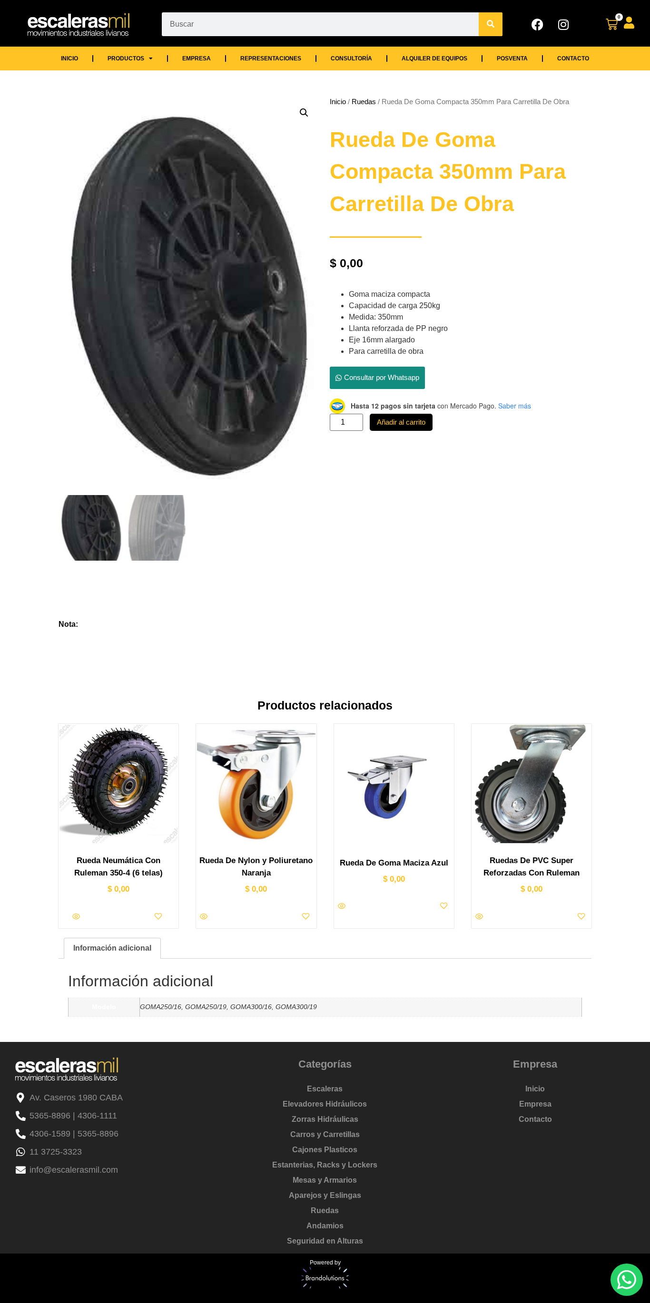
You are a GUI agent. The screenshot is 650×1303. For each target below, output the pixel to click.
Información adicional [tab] (112, 948)
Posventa (512, 58)
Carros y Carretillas (325, 1134)
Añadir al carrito (401, 422)
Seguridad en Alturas (325, 1241)
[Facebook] (537, 24)
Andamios (325, 1226)
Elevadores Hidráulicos (325, 1104)
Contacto (573, 58)
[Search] (490, 24)
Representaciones (270, 58)
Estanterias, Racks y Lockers (324, 1165)
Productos (126, 58)
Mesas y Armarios (325, 1180)
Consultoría (351, 58)
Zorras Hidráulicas (325, 1119)
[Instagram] (563, 24)
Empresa (196, 58)
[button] (304, 112)
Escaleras (325, 1089)
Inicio (69, 58)
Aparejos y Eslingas (325, 1195)
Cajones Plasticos (324, 1150)
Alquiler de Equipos (434, 58)
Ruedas (364, 102)
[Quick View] (77, 917)
